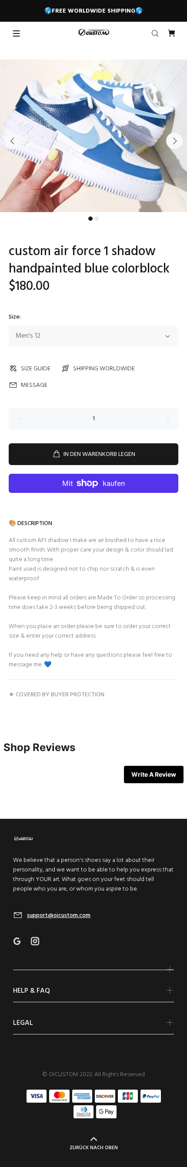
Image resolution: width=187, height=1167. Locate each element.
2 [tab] (96, 218)
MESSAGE (34, 385)
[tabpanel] (93, 136)
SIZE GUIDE (35, 369)
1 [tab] (90, 218)
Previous (12, 141)
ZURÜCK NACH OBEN (94, 1148)
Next (174, 141)
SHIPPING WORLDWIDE (104, 369)
